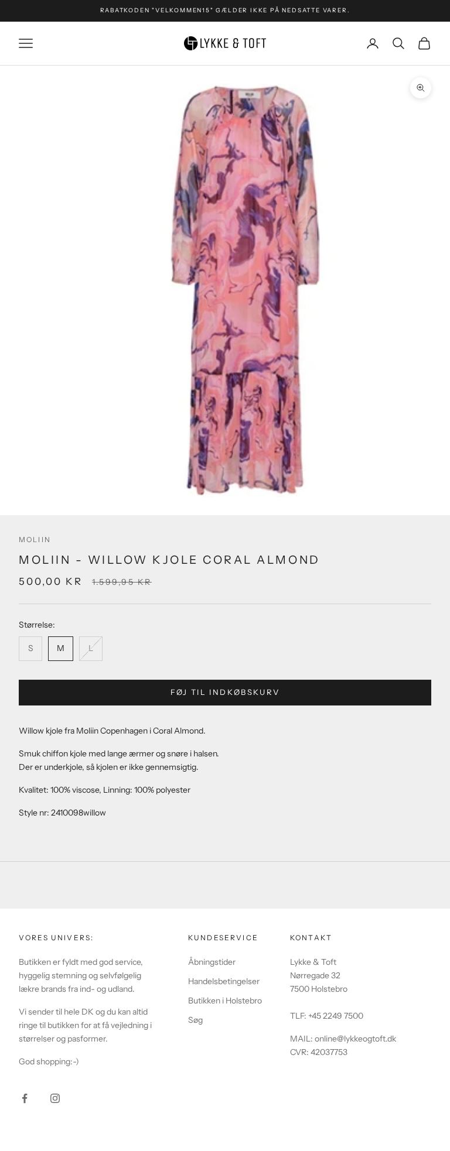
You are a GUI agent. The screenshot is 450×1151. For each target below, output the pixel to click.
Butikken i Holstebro (225, 1000)
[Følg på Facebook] (24, 1098)
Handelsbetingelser (224, 981)
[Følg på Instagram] (55, 1098)
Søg (195, 1020)
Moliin (35, 539)
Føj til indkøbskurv (225, 692)
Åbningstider (212, 962)
